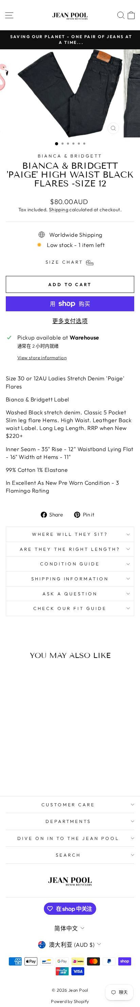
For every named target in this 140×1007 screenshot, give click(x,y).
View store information (42, 357)
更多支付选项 (70, 321)
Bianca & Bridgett (70, 156)
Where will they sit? (70, 534)
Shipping (58, 210)
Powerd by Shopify (70, 1001)
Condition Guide (70, 563)
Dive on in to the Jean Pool (68, 838)
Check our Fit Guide (70, 608)
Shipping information (70, 578)
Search (68, 855)
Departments (68, 821)
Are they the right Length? (70, 549)
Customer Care (68, 804)
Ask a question (70, 593)
